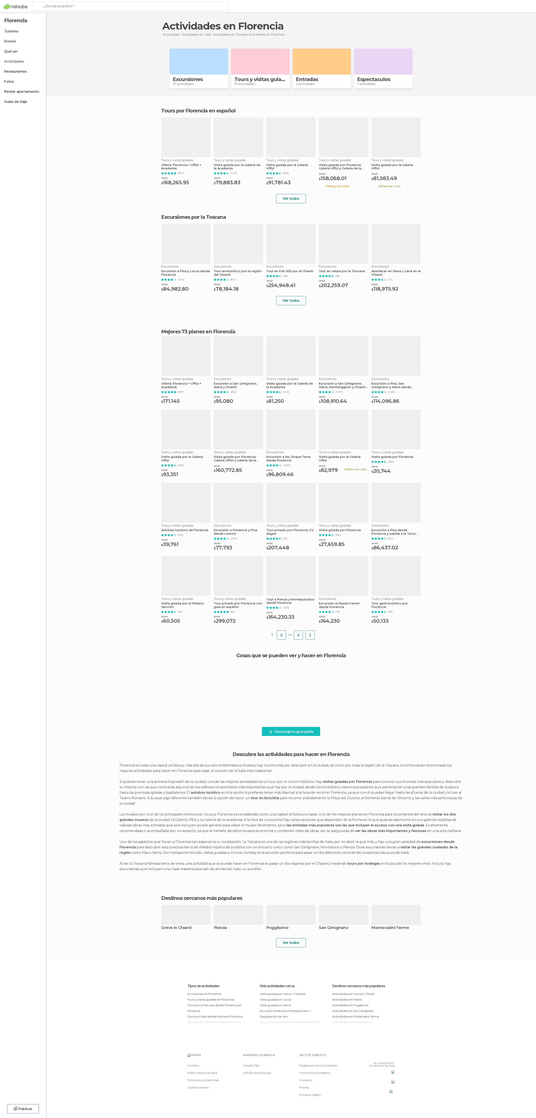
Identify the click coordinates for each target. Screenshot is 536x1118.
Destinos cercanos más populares (201, 898)
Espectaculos (373, 79)
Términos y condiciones (203, 1080)
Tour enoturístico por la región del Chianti (238, 273)
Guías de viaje (15, 102)
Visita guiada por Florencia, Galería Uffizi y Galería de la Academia (340, 166)
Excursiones (188, 79)
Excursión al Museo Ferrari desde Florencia (339, 605)
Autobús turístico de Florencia (184, 530)
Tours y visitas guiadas (262, 79)
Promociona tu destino (315, 1072)
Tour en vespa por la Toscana (342, 271)
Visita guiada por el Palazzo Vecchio (182, 605)
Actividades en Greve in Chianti (353, 994)
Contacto (305, 1080)
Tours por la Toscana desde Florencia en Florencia (214, 1007)
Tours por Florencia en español (198, 111)
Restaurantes (15, 71)
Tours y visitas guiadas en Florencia (210, 999)
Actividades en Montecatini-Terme (355, 1016)
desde (164, 177)
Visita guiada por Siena (275, 1005)
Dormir (10, 41)
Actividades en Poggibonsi (350, 1005)
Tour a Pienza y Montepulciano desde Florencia (290, 601)
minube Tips (251, 1065)
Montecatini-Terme (390, 928)
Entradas (307, 79)
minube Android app (257, 1072)
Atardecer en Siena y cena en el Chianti (396, 273)
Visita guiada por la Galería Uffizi (287, 166)
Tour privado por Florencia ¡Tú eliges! (290, 532)
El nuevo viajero (310, 1094)
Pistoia (220, 928)
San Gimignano (333, 928)
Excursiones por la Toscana (193, 217)
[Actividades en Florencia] (310, 635)
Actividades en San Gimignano (353, 1010)
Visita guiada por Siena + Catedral (282, 994)
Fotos (9, 82)
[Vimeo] (384, 1057)
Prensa (304, 1087)
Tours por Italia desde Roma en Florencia (215, 1016)
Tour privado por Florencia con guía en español (238, 605)
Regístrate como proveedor (318, 1065)
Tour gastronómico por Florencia (389, 605)
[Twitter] (378, 1057)
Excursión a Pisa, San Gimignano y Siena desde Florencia (391, 385)
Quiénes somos (198, 1087)
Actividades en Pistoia (347, 999)
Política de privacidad (202, 1072)
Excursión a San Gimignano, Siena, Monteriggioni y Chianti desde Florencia (342, 385)
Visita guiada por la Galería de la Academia (237, 166)
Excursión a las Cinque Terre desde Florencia (288, 458)
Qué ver (11, 51)
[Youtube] (391, 1057)
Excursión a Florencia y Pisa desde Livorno (235, 532)
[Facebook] (371, 1057)
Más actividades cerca (277, 986)
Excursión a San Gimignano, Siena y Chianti (235, 385)
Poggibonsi (277, 928)
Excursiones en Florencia (204, 994)
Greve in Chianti (176, 928)
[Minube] (16, 6)
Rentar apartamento (21, 92)
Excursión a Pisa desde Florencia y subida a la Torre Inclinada (393, 532)
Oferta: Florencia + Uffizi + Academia (181, 166)
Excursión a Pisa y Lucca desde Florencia (185, 273)
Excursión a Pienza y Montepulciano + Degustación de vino (285, 1013)
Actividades (14, 61)
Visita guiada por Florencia (392, 457)
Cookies (193, 1065)
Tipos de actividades (203, 986)
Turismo (11, 31)
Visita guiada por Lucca (275, 999)
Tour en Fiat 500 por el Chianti (289, 271)
